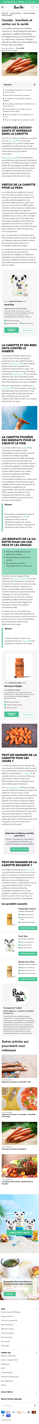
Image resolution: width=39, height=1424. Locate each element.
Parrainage (5, 1346)
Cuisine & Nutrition (15, 13)
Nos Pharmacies (7, 1325)
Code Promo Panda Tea (10, 1377)
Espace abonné (7, 1316)
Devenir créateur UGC (9, 1360)
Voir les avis (27, 331)
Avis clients (5, 1341)
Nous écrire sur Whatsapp (11, 1312)
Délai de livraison (7, 1329)
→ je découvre (30, 2)
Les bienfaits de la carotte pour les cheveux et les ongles (17, 110)
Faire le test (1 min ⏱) (19, 1233)
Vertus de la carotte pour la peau (16, 95)
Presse (3, 1385)
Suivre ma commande (9, 1320)
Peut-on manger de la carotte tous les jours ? (18, 115)
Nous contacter (7, 1337)
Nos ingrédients (7, 1381)
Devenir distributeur (8, 1356)
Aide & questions (7, 1333)
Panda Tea (5, 13)
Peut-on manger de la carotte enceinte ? (19, 120)
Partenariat (5, 1364)
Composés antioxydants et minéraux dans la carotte (17, 91)
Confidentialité (6, 1372)
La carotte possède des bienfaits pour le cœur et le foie (19, 105)
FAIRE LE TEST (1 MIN (19, 849)
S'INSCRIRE (9, 1294)
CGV (3, 1368)
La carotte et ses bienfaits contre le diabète (17, 99)
